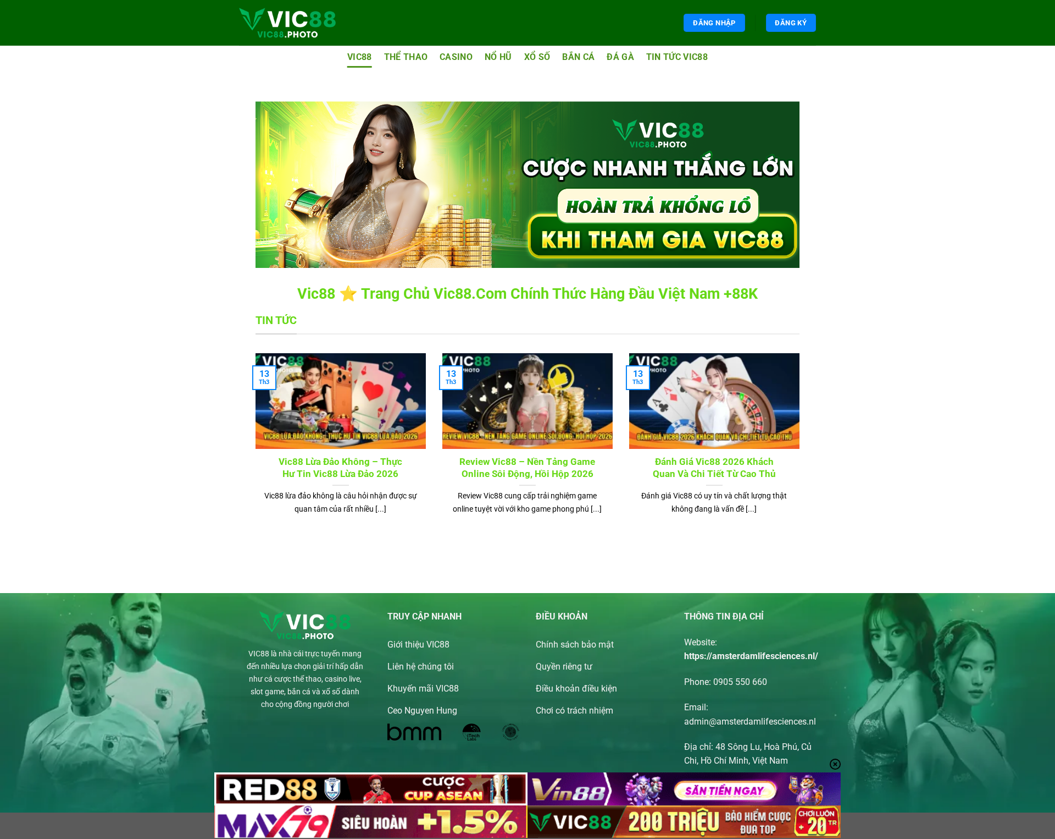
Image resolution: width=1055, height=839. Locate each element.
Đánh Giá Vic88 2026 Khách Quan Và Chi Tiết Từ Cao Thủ (714, 468)
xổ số (537, 57)
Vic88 (359, 57)
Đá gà (620, 57)
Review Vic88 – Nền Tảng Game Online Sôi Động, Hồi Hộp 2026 (527, 468)
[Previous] (253, 447)
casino (456, 57)
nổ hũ (498, 57)
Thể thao (406, 57)
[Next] (801, 447)
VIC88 (258, 654)
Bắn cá (578, 57)
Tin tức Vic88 (677, 57)
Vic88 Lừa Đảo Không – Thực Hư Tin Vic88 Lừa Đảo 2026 (340, 468)
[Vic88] (287, 23)
